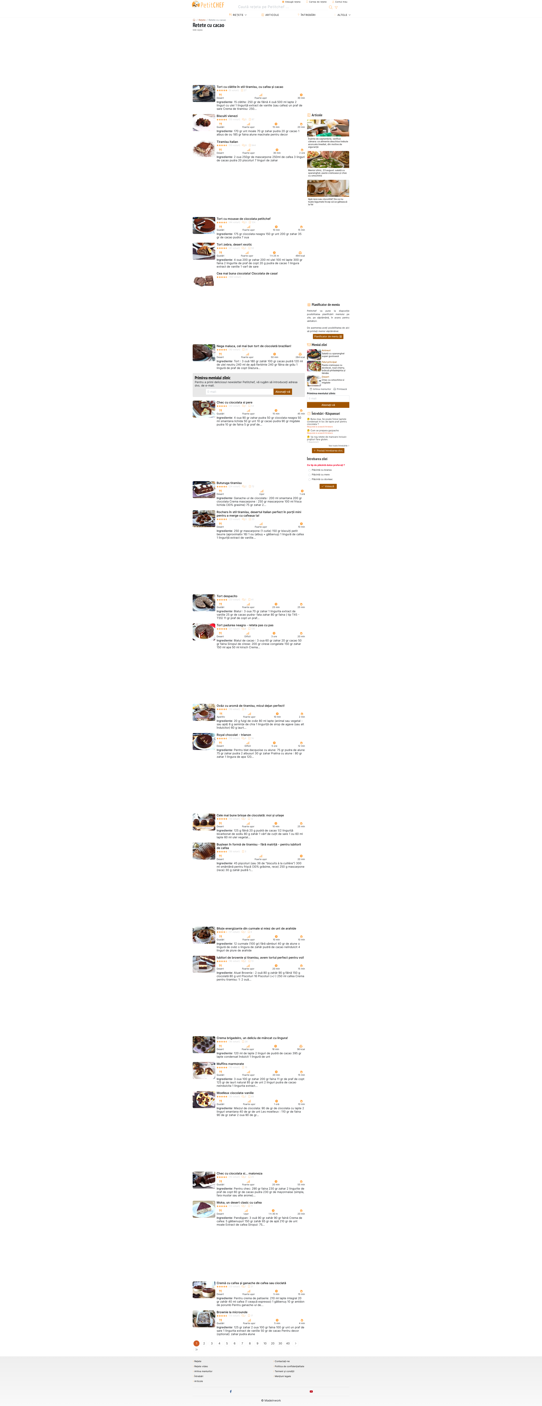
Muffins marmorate (230, 1064)
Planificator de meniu (326, 336)
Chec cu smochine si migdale (333, 381)
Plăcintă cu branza (322, 469)
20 (273, 1343)
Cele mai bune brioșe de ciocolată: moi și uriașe (250, 815)
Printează (341, 389)
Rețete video (201, 1366)
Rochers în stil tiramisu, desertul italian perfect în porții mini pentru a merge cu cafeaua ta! (259, 513)
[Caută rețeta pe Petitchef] (331, 7)
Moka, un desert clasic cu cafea (239, 1202)
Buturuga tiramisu (229, 483)
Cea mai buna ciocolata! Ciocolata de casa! (247, 273)
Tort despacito (227, 596)
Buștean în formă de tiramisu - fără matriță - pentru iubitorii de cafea (259, 846)
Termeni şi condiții (284, 1371)
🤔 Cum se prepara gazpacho (323, 430)
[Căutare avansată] (336, 8)
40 (288, 1343)
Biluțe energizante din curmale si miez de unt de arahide (256, 928)
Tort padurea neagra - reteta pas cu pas (245, 625)
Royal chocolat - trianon (234, 735)
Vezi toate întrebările (338, 445)
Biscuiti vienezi (227, 116)
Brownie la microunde (232, 1312)
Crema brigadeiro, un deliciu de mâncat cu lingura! (252, 1038)
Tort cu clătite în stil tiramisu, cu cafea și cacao (250, 87)
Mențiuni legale (283, 1376)
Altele (342, 14)
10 (265, 1343)
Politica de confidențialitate (289, 1366)
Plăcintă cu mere (321, 474)
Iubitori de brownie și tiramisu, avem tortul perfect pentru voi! (260, 957)
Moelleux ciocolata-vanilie (235, 1093)
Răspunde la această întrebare (320, 427)
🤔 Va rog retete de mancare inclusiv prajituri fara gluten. (327, 438)
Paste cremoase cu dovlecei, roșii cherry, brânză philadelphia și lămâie (333, 369)
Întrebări (308, 14)
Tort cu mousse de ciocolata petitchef (244, 219)
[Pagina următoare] (295, 1343)
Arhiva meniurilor (321, 389)
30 (280, 1343)
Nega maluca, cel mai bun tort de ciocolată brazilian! (254, 346)
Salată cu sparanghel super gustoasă (333, 355)
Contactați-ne (282, 1361)
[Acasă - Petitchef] (194, 20)
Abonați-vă (282, 391)
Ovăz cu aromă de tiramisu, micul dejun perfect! (251, 705)
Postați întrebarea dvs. (329, 450)
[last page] (196, 1350)
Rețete (237, 14)
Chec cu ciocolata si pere (234, 402)
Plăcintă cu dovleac (322, 479)
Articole (272, 14)
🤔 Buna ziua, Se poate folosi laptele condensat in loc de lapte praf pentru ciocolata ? (327, 421)
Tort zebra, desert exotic (234, 244)
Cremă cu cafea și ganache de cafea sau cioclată (251, 1283)
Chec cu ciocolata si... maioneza (239, 1173)
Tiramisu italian (227, 142)
